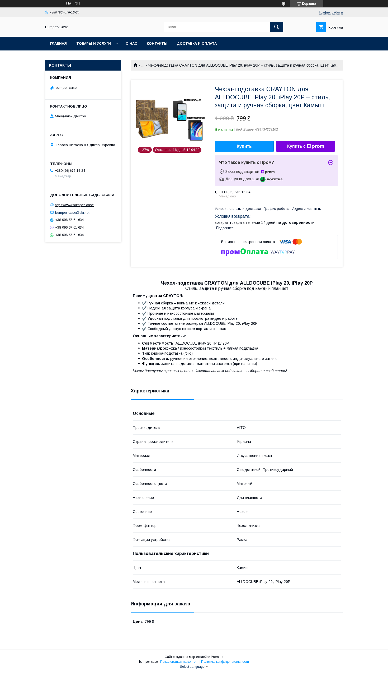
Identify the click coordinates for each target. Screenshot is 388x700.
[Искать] (276, 27)
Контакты (157, 43)
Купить (244, 146)
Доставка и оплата (197, 43)
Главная (58, 43)
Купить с (296, 146)
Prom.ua (217, 657)
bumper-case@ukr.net (72, 212)
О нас (131, 43)
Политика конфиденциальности (225, 662)
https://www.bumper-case (74, 205)
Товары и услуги (93, 43)
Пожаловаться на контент (179, 662)
